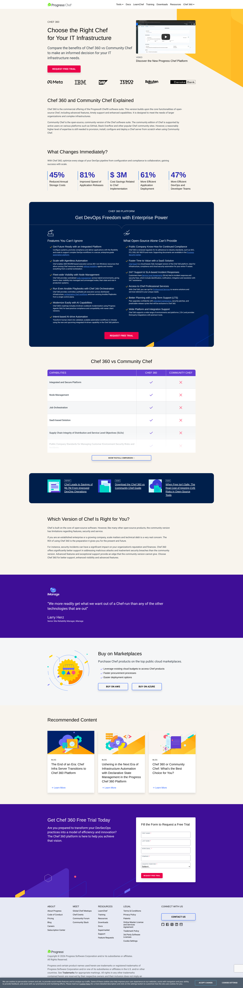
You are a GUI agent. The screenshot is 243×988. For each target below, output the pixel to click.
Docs (128, 4)
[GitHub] (163, 925)
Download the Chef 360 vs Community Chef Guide (130, 486)
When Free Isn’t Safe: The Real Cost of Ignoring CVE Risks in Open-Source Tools (180, 490)
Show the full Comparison (120, 458)
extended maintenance (162, 301)
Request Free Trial (64, 69)
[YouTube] (181, 925)
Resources (175, 4)
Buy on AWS (113, 686)
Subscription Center (56, 930)
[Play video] (165, 37)
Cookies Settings (229, 983)
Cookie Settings (130, 941)
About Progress (54, 911)
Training (150, 4)
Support (101, 934)
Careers (50, 926)
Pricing (50, 918)
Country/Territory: (149, 864)
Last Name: (146, 841)
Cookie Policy (84, 984)
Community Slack (81, 922)
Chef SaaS (133, 264)
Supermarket (104, 930)
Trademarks (68, 972)
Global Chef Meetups (82, 911)
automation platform (61, 255)
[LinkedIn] (177, 925)
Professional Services (161, 290)
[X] (172, 925)
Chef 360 (188, 4)
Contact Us (178, 917)
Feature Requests (106, 937)
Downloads (162, 4)
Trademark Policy (131, 931)
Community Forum (81, 918)
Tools (119, 4)
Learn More (60, 787)
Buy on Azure (147, 686)
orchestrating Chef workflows (75, 294)
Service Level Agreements (152, 275)
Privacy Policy (129, 914)
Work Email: (146, 848)
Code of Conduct (55, 914)
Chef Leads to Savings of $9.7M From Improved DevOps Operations (78, 488)
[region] (121, 983)
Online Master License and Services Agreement (133, 924)
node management (84, 278)
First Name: (146, 833)
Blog (49, 922)
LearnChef (138, 4)
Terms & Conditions (132, 911)
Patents (126, 918)
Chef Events (78, 914)
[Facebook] (168, 925)
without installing (90, 267)
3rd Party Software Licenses (131, 935)
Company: (145, 856)
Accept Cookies (206, 983)
